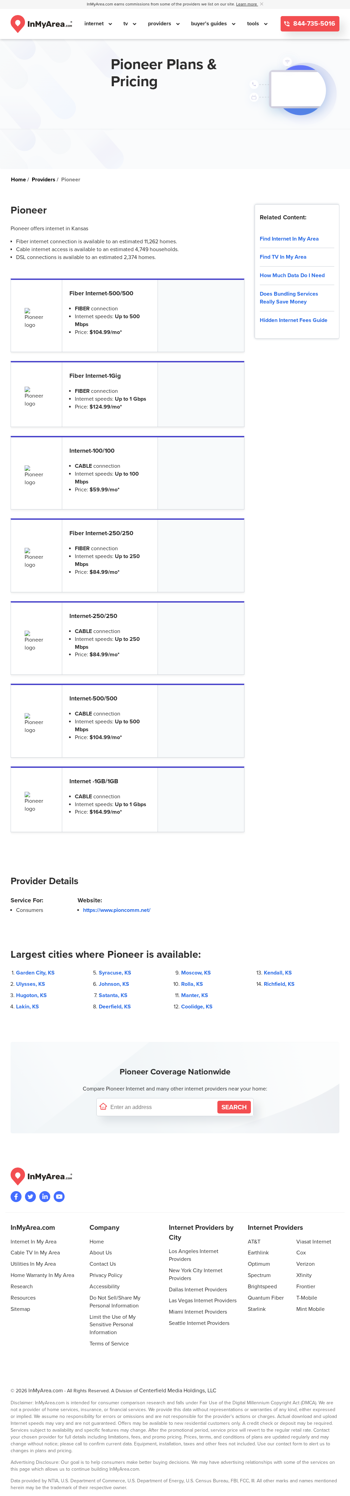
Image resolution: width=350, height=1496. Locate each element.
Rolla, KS (192, 984)
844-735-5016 (313, 24)
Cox (301, 1252)
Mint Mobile (310, 1309)
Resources (23, 1297)
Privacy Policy (106, 1275)
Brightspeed (262, 1286)
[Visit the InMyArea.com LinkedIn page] (44, 1196)
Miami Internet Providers (198, 1311)
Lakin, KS (27, 1006)
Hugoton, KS (31, 995)
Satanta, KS (113, 995)
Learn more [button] (247, 4)
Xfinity (304, 1275)
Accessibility (105, 1286)
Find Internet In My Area (289, 238)
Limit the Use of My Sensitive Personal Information (113, 1325)
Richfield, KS (279, 984)
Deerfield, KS (115, 1006)
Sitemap (20, 1309)
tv (126, 23)
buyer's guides (209, 23)
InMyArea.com (45, 1390)
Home (97, 1241)
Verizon (305, 1264)
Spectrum (259, 1275)
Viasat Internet (313, 1241)
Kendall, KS (278, 972)
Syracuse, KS (115, 972)
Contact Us (103, 1264)
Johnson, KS (114, 984)
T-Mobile (306, 1297)
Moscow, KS (196, 972)
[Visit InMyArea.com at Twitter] (30, 1196)
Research (22, 1286)
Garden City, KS (35, 972)
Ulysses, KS (30, 984)
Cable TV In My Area (35, 1252)
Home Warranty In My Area (42, 1275)
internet (94, 23)
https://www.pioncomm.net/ (116, 910)
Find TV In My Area (283, 257)
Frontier (305, 1286)
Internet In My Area (33, 1241)
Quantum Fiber (266, 1297)
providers (160, 23)
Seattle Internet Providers (199, 1323)
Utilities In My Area (33, 1264)
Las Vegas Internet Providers (203, 1300)
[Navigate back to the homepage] (41, 24)
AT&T (254, 1241)
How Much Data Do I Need (292, 275)
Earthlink (258, 1252)
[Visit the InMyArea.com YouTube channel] (59, 1196)
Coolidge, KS (197, 1006)
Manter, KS (194, 995)
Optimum (259, 1264)
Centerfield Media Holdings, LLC (177, 1390)
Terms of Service (109, 1343)
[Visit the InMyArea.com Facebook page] (16, 1196)
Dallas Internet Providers (198, 1289)
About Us (101, 1252)
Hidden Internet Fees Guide (293, 320)
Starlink (257, 1309)
